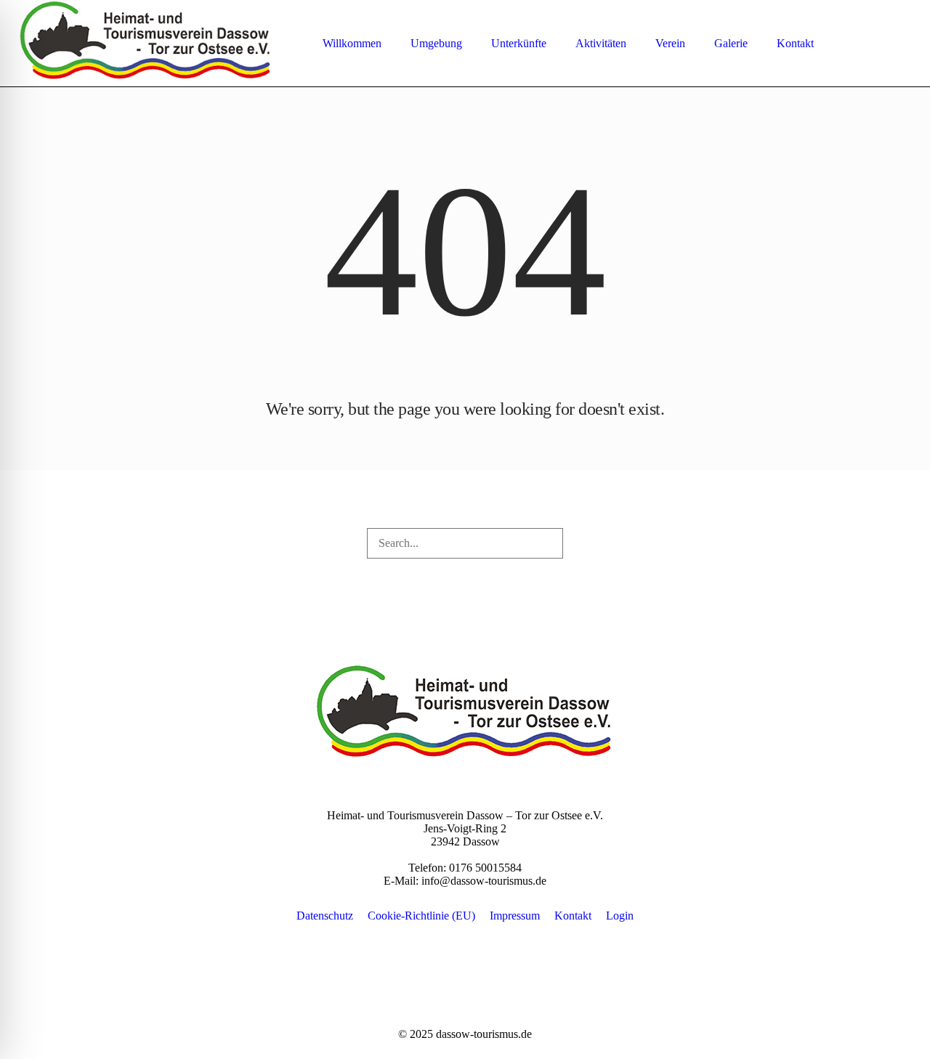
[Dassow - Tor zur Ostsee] (465, 715)
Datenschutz (324, 915)
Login (620, 915)
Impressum (515, 915)
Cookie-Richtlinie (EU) (421, 915)
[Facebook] (882, 43)
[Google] (901, 43)
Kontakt (572, 915)
